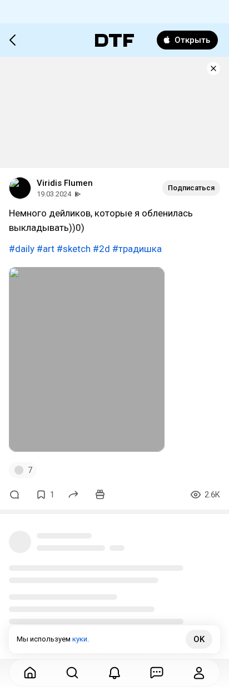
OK (199, 639)
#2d (101, 248)
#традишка (137, 248)
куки (79, 639)
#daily (21, 248)
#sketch (74, 248)
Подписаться (191, 188)
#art (45, 248)
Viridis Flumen (65, 183)
